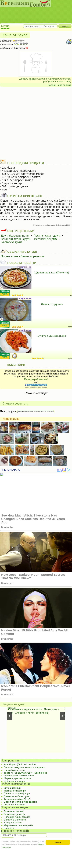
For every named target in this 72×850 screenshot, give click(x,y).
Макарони (42, 712)
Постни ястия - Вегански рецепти (22, 256)
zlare (70, 358)
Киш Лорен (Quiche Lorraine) (20, 764)
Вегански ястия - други (15, 239)
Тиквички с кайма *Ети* (17, 799)
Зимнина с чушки (13, 811)
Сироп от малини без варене (20, 801)
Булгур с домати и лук (52, 336)
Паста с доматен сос (21, 709)
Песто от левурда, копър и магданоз (24, 767)
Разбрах (58, 842)
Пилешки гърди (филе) (17, 816)
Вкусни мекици (12, 787)
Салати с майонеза (15, 819)
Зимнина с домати (14, 814)
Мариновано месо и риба (18, 825)
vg (71, 295)
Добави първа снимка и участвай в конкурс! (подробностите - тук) (45, 80)
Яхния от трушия (52, 304)
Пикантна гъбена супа (16, 796)
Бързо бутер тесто (14, 770)
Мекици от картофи (15, 790)
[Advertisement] (34, 12)
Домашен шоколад (14, 804)
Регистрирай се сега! (36, 379)
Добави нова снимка (59, 85)
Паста (38, 709)
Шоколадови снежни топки (19, 775)
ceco (70, 327)
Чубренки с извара (14, 781)
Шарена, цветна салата (17, 778)
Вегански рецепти (45, 239)
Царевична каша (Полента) (51, 272)
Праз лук (9, 828)
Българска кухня (11, 242)
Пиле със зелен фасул (17, 793)
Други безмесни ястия (15, 235)
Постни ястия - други (47, 235)
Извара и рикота (13, 822)
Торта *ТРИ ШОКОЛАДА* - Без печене (25, 772)
